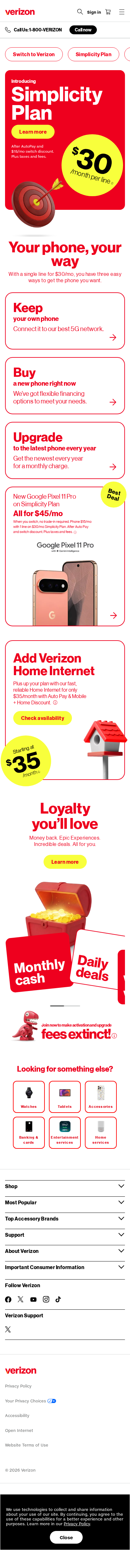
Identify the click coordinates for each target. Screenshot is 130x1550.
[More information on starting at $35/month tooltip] (38, 772)
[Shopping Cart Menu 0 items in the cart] (108, 12)
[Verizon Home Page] (20, 11)
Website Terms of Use (26, 1445)
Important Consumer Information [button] (44, 1267)
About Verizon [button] (22, 1251)
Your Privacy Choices (26, 1401)
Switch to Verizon (34, 54)
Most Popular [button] (21, 1202)
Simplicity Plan (94, 54)
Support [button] (15, 1235)
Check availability (42, 718)
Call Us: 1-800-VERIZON (38, 30)
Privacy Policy (18, 1386)
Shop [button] (11, 1186)
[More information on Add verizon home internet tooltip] (55, 702)
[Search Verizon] (80, 12)
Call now (83, 29)
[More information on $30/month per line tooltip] (112, 183)
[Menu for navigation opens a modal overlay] (122, 12)
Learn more (33, 132)
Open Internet (19, 1430)
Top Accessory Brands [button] (31, 1218)
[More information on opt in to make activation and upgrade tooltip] (114, 1036)
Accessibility (17, 1415)
